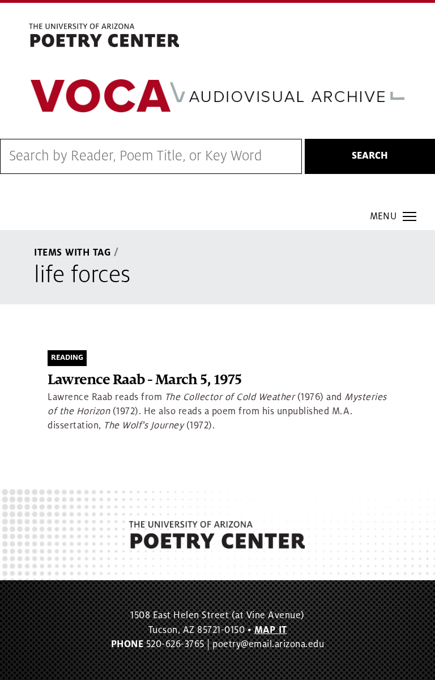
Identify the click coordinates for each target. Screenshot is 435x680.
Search (370, 156)
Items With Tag (72, 253)
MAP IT (270, 630)
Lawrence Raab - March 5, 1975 (144, 380)
